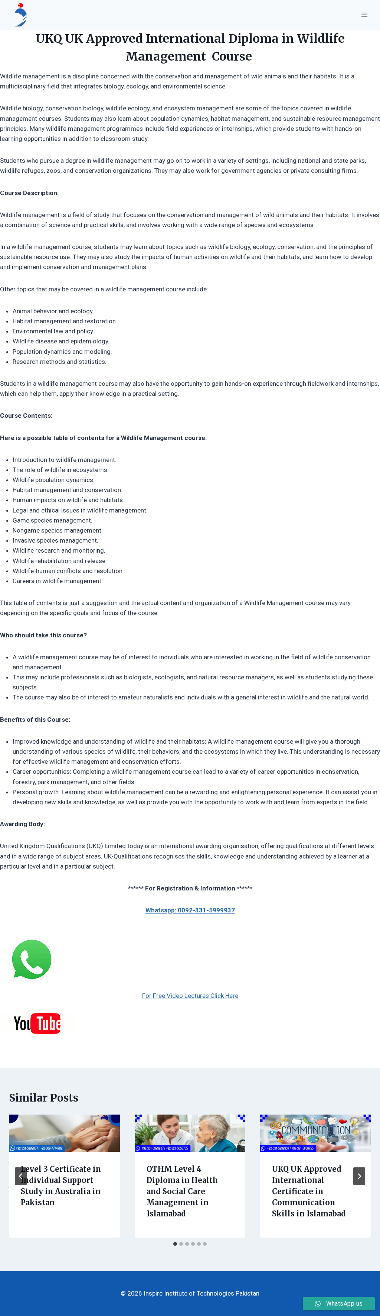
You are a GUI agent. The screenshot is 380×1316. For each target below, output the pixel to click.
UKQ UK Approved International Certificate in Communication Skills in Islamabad (309, 1191)
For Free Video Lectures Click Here (190, 995)
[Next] (359, 1176)
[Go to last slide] (21, 1176)
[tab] (175, 1244)
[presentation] (64, 1133)
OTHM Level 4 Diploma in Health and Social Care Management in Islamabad (182, 1191)
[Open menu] (364, 14)
